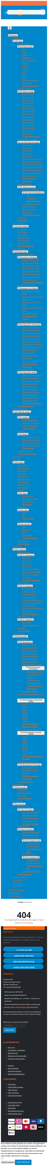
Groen (24, 75)
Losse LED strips (27, 145)
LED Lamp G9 (21, 474)
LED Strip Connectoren (30, 210)
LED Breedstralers (19, 634)
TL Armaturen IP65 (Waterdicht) (33, 608)
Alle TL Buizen (26, 578)
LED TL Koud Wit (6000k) (30, 575)
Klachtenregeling (14, 1071)
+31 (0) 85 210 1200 (24, 950)
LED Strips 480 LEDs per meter (32, 173)
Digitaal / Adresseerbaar (30, 80)
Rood (24, 72)
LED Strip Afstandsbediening (32, 190)
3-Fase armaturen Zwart (30, 838)
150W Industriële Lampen (31, 440)
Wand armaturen (23, 521)
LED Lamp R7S (22, 476)
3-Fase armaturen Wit (29, 855)
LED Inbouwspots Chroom (31, 392)
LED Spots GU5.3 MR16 (30, 499)
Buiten (24, 527)
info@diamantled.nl (24, 962)
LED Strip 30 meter (28, 120)
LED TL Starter (27, 622)
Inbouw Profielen (23, 240)
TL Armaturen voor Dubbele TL (32, 603)
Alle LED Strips (27, 83)
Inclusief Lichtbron (33, 843)
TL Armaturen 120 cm (29, 594)
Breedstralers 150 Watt (30, 659)
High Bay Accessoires (24, 451)
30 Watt (24, 710)
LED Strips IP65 (27, 151)
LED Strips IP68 (27, 156)
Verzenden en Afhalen (16, 1050)
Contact (11, 1066)
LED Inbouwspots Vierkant (31, 381)
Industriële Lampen (15, 1087)
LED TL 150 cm (27, 566)
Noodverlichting (22, 482)
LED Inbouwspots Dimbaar (31, 328)
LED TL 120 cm (27, 563)
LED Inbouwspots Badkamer (32, 333)
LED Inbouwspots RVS (29, 389)
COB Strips (25, 69)
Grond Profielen (22, 243)
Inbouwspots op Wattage (26, 255)
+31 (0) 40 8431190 (13, 987)
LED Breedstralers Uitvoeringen (33, 665)
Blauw (24, 78)
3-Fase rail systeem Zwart (30, 832)
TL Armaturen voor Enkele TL (32, 600)
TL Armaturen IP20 (28, 606)
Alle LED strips (27, 134)
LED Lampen (17, 460)
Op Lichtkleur (22, 415)
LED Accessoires (18, 784)
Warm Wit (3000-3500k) (30, 420)
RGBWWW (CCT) (27, 58)
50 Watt (24, 713)
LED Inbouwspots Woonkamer (32, 344)
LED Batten (21, 628)
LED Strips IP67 (27, 153)
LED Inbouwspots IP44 (30, 398)
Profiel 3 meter (22, 232)
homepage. (28, 922)
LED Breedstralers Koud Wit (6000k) (29, 730)
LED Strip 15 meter (28, 111)
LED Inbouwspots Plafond (31, 330)
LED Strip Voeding (28, 207)
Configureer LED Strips (30, 176)
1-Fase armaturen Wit (29, 821)
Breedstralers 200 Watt (30, 662)
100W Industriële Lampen (31, 437)
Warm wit (25, 63)
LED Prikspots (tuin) (24, 485)
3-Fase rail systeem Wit (30, 835)
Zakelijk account (15, 896)
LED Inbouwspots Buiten (30, 336)
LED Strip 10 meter (28, 108)
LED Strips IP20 (27, 148)
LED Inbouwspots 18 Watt (31, 271)
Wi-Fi (23, 516)
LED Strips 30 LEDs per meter (32, 159)
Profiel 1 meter (22, 229)
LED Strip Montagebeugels (31, 204)
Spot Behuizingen (28, 502)
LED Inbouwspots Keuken (31, 339)
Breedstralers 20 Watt (29, 648)
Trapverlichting (27, 535)
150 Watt (25, 718)
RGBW (24, 52)
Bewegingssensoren (24, 793)
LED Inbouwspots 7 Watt (30, 266)
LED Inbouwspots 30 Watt (31, 277)
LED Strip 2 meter (28, 97)
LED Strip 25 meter (28, 117)
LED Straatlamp (22, 541)
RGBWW (25, 55)
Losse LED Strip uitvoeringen (27, 139)
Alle (30, 86)
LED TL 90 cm (26, 561)
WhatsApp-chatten (24, 956)
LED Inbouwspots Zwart (30, 384)
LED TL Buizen (18, 547)
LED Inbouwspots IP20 (30, 395)
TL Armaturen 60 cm (29, 589)
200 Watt (25, 721)
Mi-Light (25, 513)
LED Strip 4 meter (28, 103)
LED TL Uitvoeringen (24, 552)
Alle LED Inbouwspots (29, 280)
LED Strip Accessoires (24, 184)
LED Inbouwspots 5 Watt (30, 263)
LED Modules (21, 218)
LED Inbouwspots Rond (30, 378)
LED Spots (21, 490)
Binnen (24, 533)
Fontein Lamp (17, 883)
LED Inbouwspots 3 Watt (30, 260)
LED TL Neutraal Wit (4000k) (31, 572)
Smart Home (21, 507)
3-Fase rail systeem (24, 827)
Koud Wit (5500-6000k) (29, 426)
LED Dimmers (22, 790)
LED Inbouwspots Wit (29, 387)
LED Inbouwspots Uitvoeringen (28, 322)
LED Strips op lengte (24, 89)
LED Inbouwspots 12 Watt (31, 269)
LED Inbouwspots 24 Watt (31, 274)
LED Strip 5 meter (28, 106)
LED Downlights (22, 488)
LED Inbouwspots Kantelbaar (32, 375)
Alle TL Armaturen (28, 611)
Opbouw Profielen (23, 238)
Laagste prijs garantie (16, 1059)
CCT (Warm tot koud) (29, 61)
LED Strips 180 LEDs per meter (32, 167)
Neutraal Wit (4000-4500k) (31, 423)
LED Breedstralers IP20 (34, 672)
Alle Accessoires (27, 212)
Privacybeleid (13, 1068)
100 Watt (25, 716)
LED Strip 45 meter (28, 128)
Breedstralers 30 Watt (29, 651)
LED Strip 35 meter (28, 122)
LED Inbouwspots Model (26, 370)
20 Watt (24, 707)
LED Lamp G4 (21, 471)
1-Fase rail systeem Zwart (30, 813)
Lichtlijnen (16, 886)
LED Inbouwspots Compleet (31, 342)
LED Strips (16, 38)
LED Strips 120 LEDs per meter (32, 165)
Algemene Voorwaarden (17, 1056)
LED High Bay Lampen (20, 409)
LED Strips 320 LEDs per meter (32, 170)
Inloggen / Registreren (18, 890)
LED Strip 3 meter (28, 100)
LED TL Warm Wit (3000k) (30, 569)
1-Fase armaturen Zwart (30, 818)
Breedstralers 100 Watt (30, 656)
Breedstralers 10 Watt (29, 645)
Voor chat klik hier (24, 967)
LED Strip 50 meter (28, 131)
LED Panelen (17, 457)
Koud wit (25, 66)
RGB (23, 49)
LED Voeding (21, 796)
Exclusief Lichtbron (33, 846)
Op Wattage (21, 431)
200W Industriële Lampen (31, 443)
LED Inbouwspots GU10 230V (32, 347)
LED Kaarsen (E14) (23, 468)
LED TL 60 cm (26, 558)
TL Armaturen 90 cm (29, 592)
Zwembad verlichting (20, 877)
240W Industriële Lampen (31, 446)
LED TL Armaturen (23, 583)
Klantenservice (15, 893)
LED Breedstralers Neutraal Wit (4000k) (30, 694)
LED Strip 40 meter (28, 125)
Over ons (11, 1047)
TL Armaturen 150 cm (29, 597)
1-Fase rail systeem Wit (30, 815)
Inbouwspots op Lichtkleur (26, 285)
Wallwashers (26, 530)
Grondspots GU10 (23, 479)
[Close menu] (10, 28)
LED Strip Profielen (19, 224)
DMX (28, 196)
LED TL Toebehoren (24, 617)
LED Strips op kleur (24, 44)
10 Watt (24, 704)
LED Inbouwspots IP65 (30, 401)
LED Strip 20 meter (28, 114)
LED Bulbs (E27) (22, 465)
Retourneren (13, 1053)
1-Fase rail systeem (24, 807)
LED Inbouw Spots (19, 249)
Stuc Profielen (22, 235)
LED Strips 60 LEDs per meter (32, 162)
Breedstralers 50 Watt (29, 653)
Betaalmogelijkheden (16, 1074)
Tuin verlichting (18, 880)
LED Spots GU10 (27, 496)
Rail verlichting (18, 801)
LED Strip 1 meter (28, 94)
